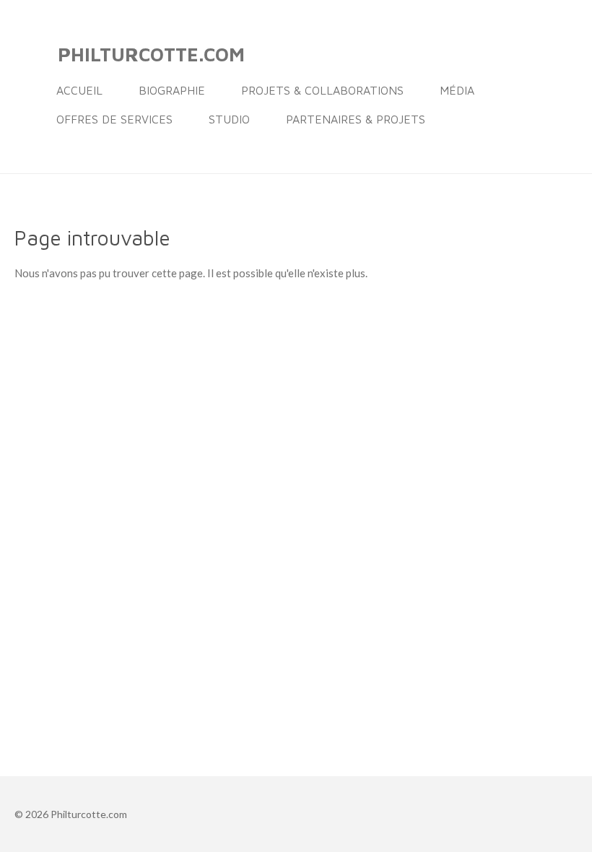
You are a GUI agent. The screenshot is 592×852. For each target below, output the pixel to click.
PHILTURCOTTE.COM (151, 54)
